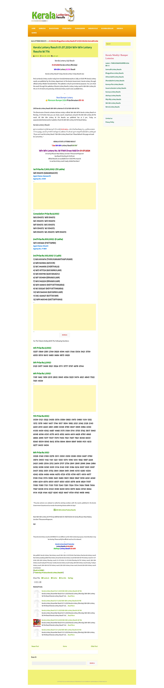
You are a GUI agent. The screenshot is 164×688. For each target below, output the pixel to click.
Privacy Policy (110, 122)
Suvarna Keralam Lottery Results (116, 88)
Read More (71, 596)
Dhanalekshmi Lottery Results (115, 81)
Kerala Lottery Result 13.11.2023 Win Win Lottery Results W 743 (61, 630)
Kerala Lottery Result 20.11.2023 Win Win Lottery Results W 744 (62, 610)
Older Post (94, 646)
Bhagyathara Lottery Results (115, 73)
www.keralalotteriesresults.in (75, 681)
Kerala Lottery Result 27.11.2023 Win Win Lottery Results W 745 (61, 601)
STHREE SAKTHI (66, 28)
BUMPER (34, 33)
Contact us (109, 118)
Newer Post (35, 646)
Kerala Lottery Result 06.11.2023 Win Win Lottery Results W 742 (62, 591)
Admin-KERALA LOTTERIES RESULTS (99, 681)
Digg (71, 578)
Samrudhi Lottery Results (113, 69)
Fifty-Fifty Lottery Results (113, 99)
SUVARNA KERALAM (107, 28)
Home (33, 28)
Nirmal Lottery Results (113, 107)
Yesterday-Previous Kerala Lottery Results (48, 573)
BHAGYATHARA (54, 28)
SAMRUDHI (42, 28)
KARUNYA (120, 28)
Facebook (46, 578)
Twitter (54, 578)
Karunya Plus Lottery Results (114, 84)
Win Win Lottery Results (113, 103)
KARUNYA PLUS (93, 28)
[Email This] (35, 582)
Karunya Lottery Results (113, 92)
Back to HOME (38, 570)
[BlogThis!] (37, 582)
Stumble (63, 578)
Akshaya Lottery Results (113, 96)
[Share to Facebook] (40, 582)
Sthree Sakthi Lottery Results (115, 77)
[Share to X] (39, 582)
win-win (55, 56)
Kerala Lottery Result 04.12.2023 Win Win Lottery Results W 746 (62, 620)
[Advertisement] (64, 196)
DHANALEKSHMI (80, 28)
